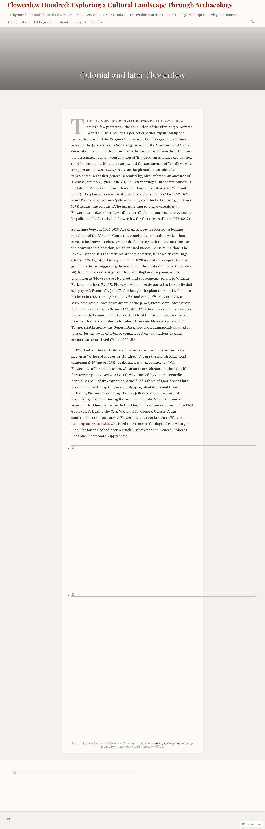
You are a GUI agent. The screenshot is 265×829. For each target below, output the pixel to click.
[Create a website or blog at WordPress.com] (8, 819)
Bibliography (44, 22)
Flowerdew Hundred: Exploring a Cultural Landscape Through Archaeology (120, 4)
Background (16, 15)
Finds (171, 15)
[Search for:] (253, 21)
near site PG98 (97, 424)
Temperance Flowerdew (90, 170)
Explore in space (193, 15)
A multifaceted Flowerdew (51, 15)
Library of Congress (166, 743)
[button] (163, 518)
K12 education (18, 22)
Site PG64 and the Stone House (100, 15)
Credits (96, 22)
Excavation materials (146, 15)
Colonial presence (135, 121)
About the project (72, 22)
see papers (80, 291)
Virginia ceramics (224, 15)
